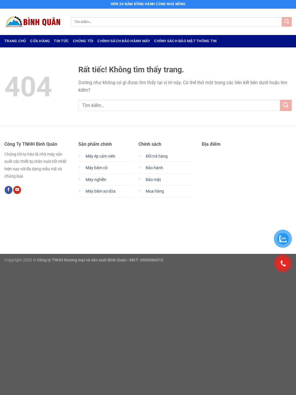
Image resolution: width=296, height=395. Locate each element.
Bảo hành (154, 167)
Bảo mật (153, 179)
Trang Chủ (15, 41)
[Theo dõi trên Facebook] (8, 190)
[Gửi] (287, 22)
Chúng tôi (83, 41)
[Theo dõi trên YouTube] (17, 190)
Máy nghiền (96, 179)
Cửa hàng (40, 41)
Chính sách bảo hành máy (123, 41)
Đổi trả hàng (157, 156)
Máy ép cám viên (100, 156)
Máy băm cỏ (97, 167)
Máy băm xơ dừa (101, 191)
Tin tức (61, 41)
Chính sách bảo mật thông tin (185, 41)
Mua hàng (155, 191)
